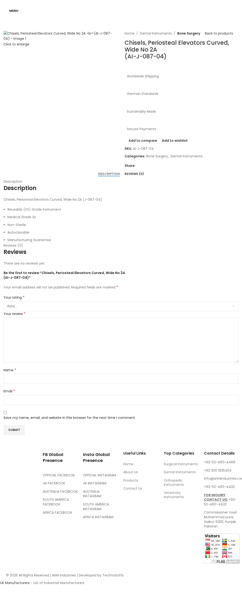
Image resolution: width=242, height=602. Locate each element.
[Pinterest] (21, 512)
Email (9, 391)
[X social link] (144, 166)
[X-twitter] (21, 499)
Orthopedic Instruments (174, 482)
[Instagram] (8, 512)
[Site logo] (121, 10)
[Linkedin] (21, 525)
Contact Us (132, 488)
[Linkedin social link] (155, 166)
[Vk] (8, 525)
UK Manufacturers (15, 582)
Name (10, 370)
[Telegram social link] (161, 166)
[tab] (109, 174)
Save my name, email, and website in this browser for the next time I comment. (70, 417)
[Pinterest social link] (150, 166)
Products (130, 480)
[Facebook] (8, 499)
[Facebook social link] (138, 166)
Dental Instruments (156, 33)
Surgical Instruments (181, 464)
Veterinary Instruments (174, 494)
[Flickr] (8, 538)
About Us (130, 472)
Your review (15, 313)
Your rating (14, 297)
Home (129, 33)
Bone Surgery (188, 33)
